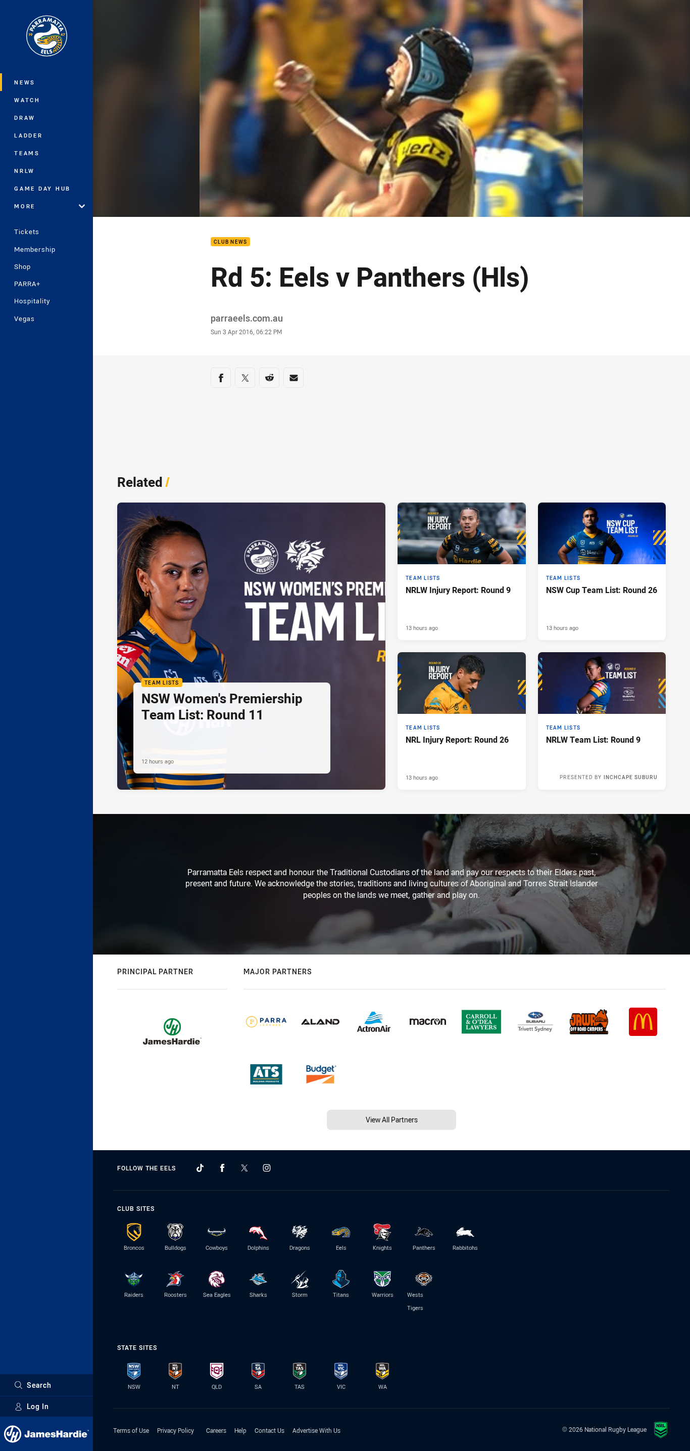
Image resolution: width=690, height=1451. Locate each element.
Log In (38, 1406)
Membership (35, 249)
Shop (22, 266)
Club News (230, 242)
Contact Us (269, 1430)
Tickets (26, 231)
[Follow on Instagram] (267, 1168)
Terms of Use (131, 1430)
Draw (24, 117)
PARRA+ (27, 283)
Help (240, 1430)
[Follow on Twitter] (244, 1168)
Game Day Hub (42, 188)
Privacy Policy (175, 1430)
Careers (216, 1430)
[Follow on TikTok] (200, 1168)
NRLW (24, 170)
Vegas (24, 318)
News (24, 82)
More (24, 206)
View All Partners (392, 1119)
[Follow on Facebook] (222, 1168)
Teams (27, 153)
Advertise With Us (316, 1430)
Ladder (28, 135)
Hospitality (32, 300)
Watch (27, 100)
